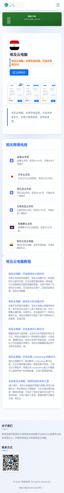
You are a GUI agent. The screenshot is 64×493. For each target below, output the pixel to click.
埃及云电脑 (19, 54)
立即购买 (20, 72)
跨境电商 (25, 481)
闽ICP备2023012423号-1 (31, 487)
